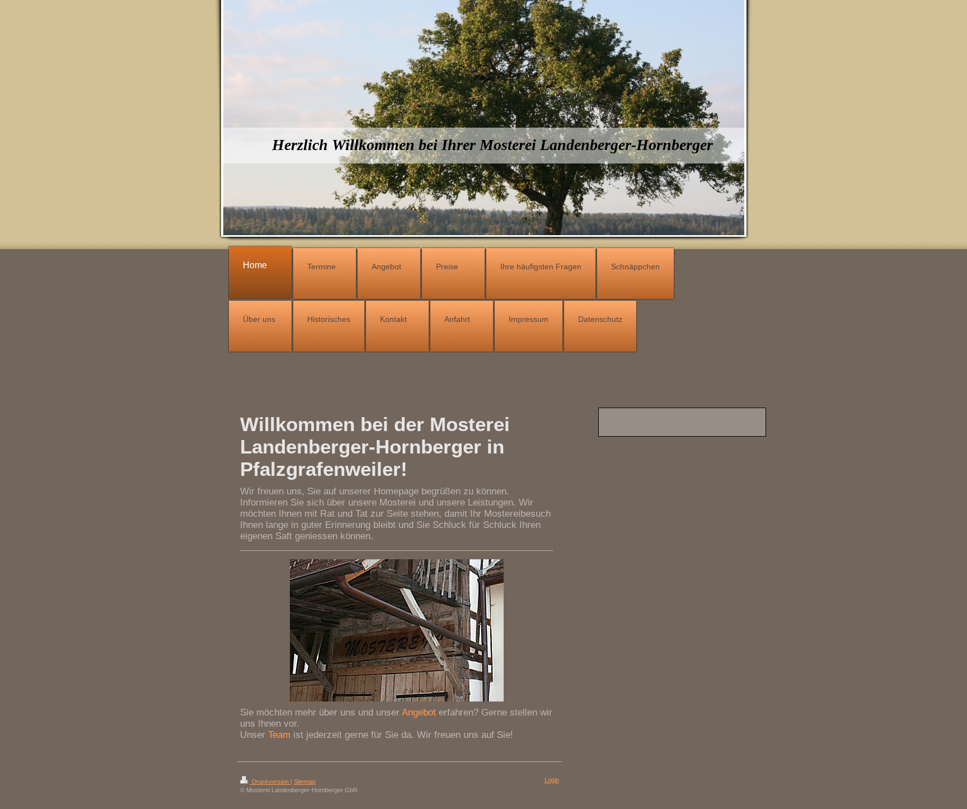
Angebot (419, 712)
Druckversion (270, 781)
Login (551, 780)
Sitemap (305, 781)
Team (279, 734)
